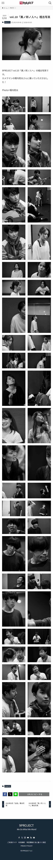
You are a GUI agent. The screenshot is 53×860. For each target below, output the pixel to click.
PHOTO (7, 22)
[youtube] (28, 838)
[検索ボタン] (50, 3)
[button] (5, 794)
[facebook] (19, 838)
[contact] (34, 838)
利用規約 (21, 842)
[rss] (31, 838)
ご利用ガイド (12, 842)
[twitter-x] (22, 838)
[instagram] (25, 838)
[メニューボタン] (3, 3)
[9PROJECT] (26, 3)
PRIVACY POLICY (26, 846)
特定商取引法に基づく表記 (36, 842)
